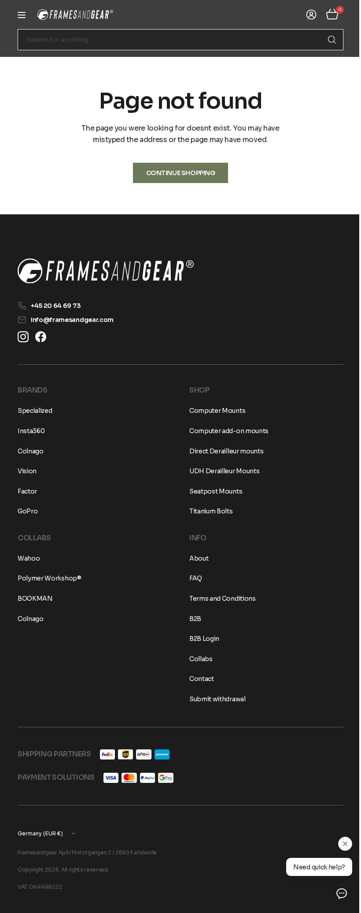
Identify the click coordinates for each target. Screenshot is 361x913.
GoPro (27, 511)
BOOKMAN (35, 598)
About (195, 558)
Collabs (198, 659)
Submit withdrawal (214, 699)
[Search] (325, 40)
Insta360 (31, 431)
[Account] (305, 14)
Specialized (35, 411)
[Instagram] (23, 336)
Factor (27, 491)
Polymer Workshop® (49, 578)
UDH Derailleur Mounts (221, 471)
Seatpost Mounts (212, 491)
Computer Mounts (214, 411)
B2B (192, 619)
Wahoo (29, 558)
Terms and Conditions (219, 598)
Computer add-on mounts (225, 431)
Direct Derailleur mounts (223, 451)
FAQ (192, 578)
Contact (198, 679)
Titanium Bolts (208, 511)
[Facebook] (40, 336)
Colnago (31, 451)
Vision (27, 471)
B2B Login (201, 639)
